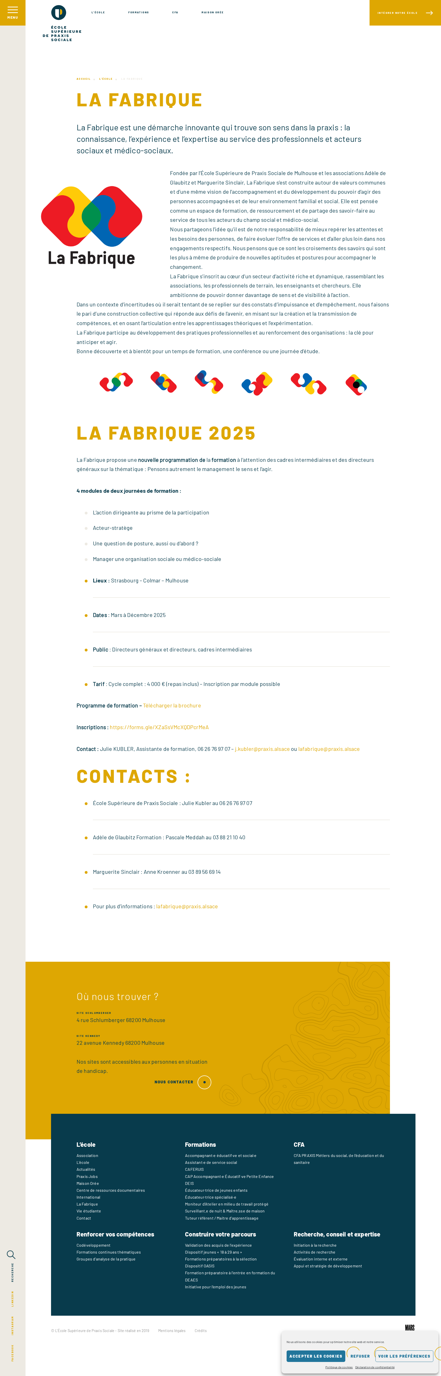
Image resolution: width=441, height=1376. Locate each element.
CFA (175, 12)
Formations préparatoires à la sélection (221, 1258)
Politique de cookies (339, 1367)
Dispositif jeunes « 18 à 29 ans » (213, 1251)
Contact (84, 1218)
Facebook (12, 1353)
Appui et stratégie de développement (328, 1265)
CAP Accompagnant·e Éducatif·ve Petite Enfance (229, 1176)
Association (87, 1155)
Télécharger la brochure (172, 705)
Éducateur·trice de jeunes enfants (216, 1190)
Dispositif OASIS (199, 1265)
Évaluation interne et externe (321, 1258)
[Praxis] (62, 23)
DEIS (189, 1183)
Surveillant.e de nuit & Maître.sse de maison (225, 1210)
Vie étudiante (89, 1210)
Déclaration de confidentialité (375, 1367)
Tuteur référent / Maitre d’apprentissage (221, 1218)
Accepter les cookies (315, 1356)
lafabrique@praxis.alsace (329, 748)
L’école (106, 78)
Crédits (201, 1330)
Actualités (86, 1169)
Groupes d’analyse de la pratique (106, 1258)
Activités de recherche (315, 1251)
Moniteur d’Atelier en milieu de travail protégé (226, 1203)
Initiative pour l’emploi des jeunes (215, 1286)
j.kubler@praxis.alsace (262, 748)
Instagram (12, 1325)
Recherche (12, 1272)
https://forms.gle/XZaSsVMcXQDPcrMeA (159, 727)
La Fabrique (87, 1203)
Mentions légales (172, 1330)
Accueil (84, 78)
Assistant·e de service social (211, 1162)
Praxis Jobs (87, 1176)
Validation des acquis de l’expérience (218, 1245)
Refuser (360, 1356)
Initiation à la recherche (315, 1245)
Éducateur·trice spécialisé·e (210, 1197)
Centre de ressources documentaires (111, 1190)
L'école (98, 12)
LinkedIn (12, 1299)
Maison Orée (213, 12)
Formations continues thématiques (109, 1251)
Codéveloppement (94, 1245)
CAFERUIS (194, 1169)
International (88, 1197)
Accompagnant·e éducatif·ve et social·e (220, 1155)
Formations (138, 12)
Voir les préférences (404, 1356)
